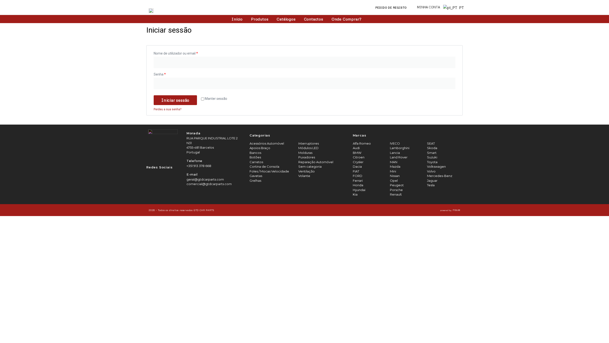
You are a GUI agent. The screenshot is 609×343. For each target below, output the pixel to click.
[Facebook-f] (150, 175)
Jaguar (432, 180)
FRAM (450, 210)
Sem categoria (310, 166)
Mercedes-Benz (439, 176)
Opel (394, 180)
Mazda (395, 166)
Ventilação (306, 171)
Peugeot (397, 185)
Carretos (256, 162)
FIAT (356, 171)
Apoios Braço (260, 148)
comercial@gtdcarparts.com (209, 184)
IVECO (395, 143)
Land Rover (399, 157)
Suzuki (432, 157)
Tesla (431, 185)
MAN (393, 162)
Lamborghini (399, 148)
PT (460, 7)
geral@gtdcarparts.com (205, 179)
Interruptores (308, 143)
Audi (356, 148)
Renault (396, 194)
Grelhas (255, 180)
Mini (393, 171)
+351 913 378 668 (199, 166)
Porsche (396, 190)
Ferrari (358, 180)
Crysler (358, 162)
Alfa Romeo (362, 143)
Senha (160, 74)
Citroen (358, 157)
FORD (357, 176)
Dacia (357, 166)
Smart (432, 153)
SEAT (431, 143)
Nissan (395, 176)
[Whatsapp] (170, 175)
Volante (304, 176)
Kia (355, 194)
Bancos (255, 153)
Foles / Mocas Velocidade (269, 171)
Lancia (395, 153)
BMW (357, 153)
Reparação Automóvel (315, 162)
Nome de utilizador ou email (176, 53)
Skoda (432, 148)
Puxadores (306, 157)
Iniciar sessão (175, 100)
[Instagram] (160, 175)
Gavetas (256, 176)
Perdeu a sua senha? (167, 109)
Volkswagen (436, 166)
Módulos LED (308, 148)
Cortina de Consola (264, 166)
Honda (358, 185)
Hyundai (359, 190)
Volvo (431, 171)
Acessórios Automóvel (267, 143)
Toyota (432, 162)
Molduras (305, 153)
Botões (255, 157)
